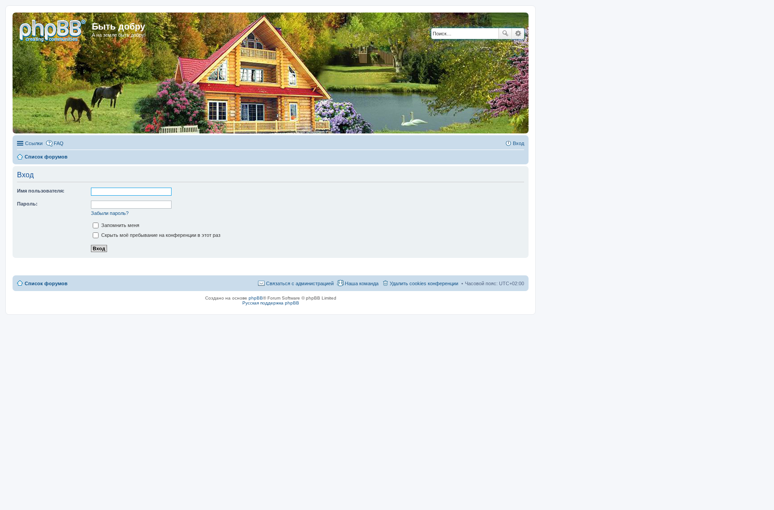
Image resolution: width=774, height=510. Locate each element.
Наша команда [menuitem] (361, 283)
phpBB (256, 298)
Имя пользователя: (40, 190)
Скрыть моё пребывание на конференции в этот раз (160, 235)
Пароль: (27, 203)
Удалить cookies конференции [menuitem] (424, 283)
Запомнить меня (119, 225)
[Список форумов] (53, 29)
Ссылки (34, 143)
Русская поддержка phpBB (270, 302)
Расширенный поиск (518, 33)
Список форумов (46, 283)
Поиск (505, 33)
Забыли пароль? (110, 213)
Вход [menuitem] (518, 143)
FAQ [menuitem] (59, 143)
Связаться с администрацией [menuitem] (300, 283)
